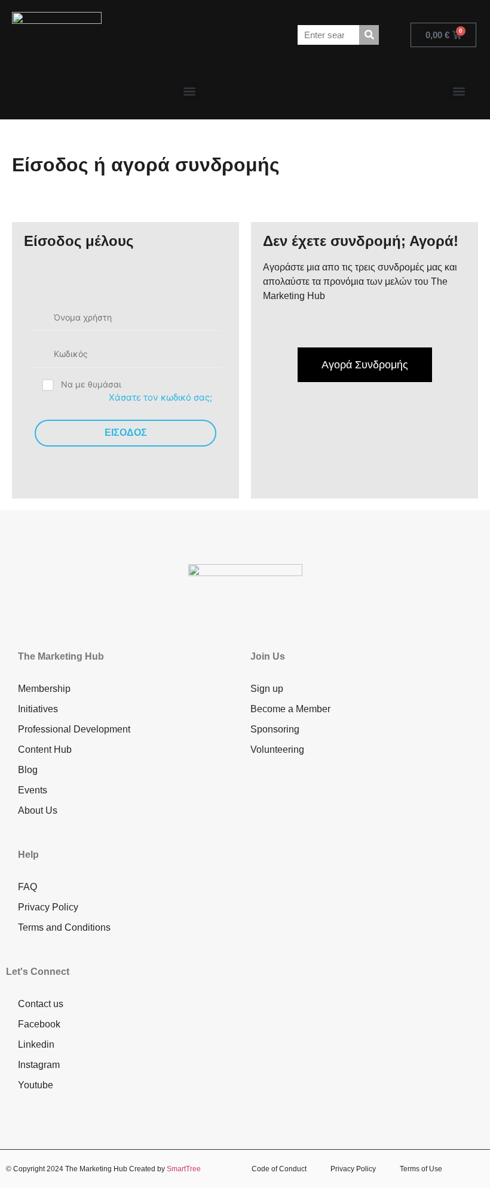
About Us (37, 810)
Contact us (40, 1004)
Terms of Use (421, 1169)
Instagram (39, 1065)
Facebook (39, 1024)
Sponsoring (274, 729)
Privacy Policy (48, 907)
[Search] (369, 35)
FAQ (27, 887)
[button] (190, 91)
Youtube (35, 1085)
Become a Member (290, 709)
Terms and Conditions (64, 927)
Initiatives (38, 709)
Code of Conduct (279, 1169)
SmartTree (184, 1169)
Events (32, 790)
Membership (44, 689)
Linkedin (36, 1044)
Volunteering (277, 749)
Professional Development (74, 729)
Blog (28, 770)
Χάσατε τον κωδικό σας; (160, 397)
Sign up (266, 689)
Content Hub (45, 749)
